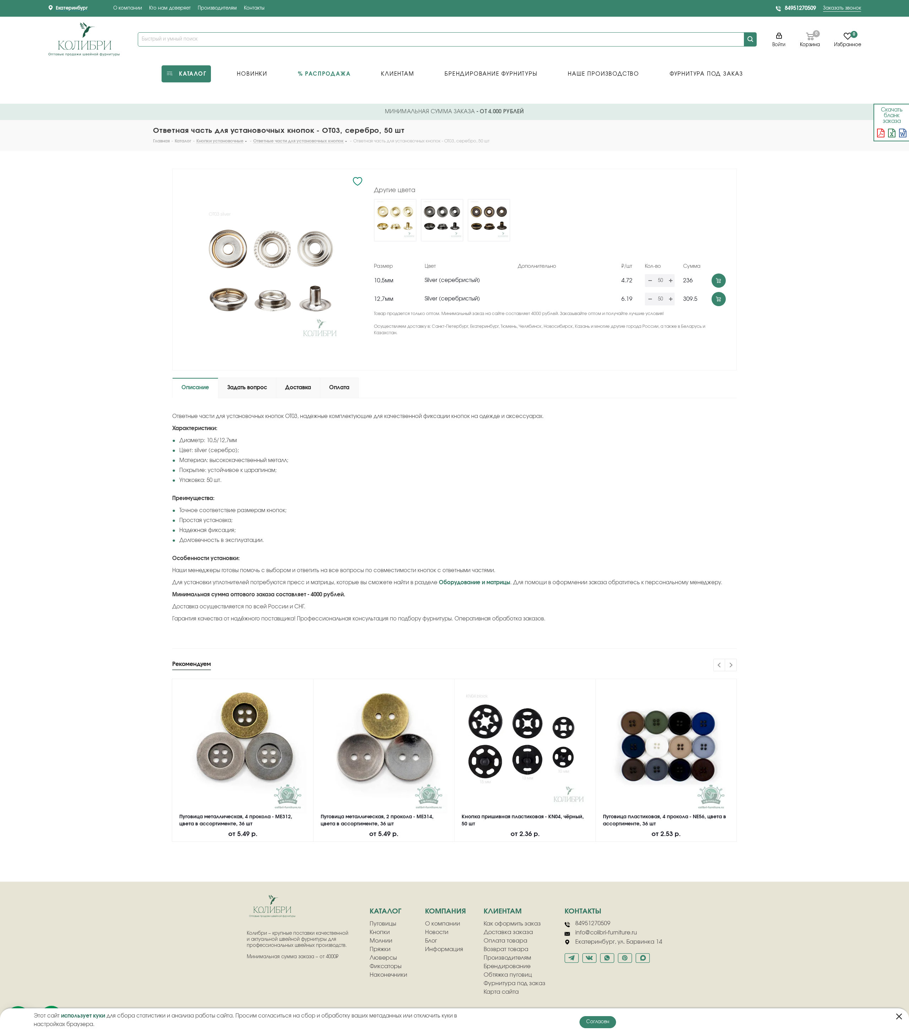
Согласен (597, 1022)
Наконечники (388, 975)
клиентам (503, 911)
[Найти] (750, 39)
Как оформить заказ (512, 924)
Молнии (381, 941)
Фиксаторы (386, 966)
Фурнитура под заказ (514, 983)
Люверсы (383, 958)
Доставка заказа (508, 932)
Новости (436, 932)
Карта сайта (501, 992)
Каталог (385, 911)
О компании (127, 8)
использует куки (83, 1016)
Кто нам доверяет (170, 8)
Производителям (217, 8)
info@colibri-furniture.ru (606, 932)
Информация (444, 949)
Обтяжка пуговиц (508, 975)
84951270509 (800, 8)
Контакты (254, 8)
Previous (719, 665)
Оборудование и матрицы (474, 582)
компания (445, 911)
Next (731, 665)
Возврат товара (506, 949)
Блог (431, 941)
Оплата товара (505, 941)
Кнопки (380, 932)
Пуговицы (383, 924)
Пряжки (380, 949)
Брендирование (507, 966)
